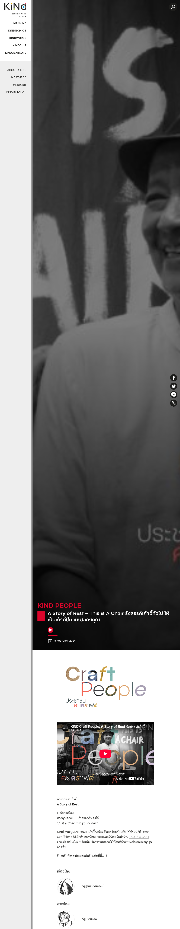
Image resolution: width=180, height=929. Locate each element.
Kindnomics (17, 31)
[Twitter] (173, 386)
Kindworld (17, 38)
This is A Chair (139, 837)
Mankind (19, 23)
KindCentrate (15, 53)
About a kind (16, 70)
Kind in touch (16, 92)
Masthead (18, 77)
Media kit (19, 85)
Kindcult (19, 45)
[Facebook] (173, 377)
